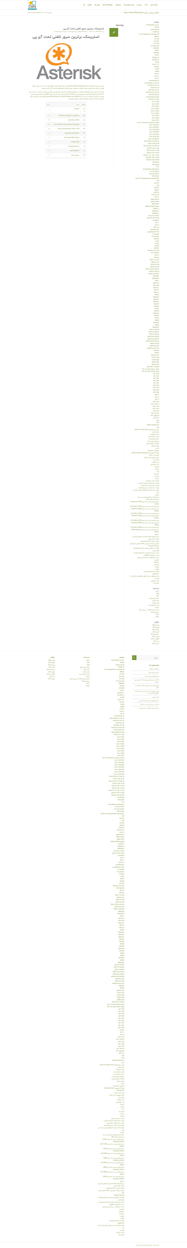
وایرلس (157, 578)
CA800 (157, 72)
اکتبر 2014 (156, 632)
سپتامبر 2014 (155, 634)
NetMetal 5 (155, 211)
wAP (157, 423)
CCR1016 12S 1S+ (153, 85)
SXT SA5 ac (155, 413)
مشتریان (156, 565)
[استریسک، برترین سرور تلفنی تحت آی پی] (113, 32)
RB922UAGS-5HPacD (152, 341)
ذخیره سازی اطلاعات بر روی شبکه (149, 610)
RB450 (157, 309)
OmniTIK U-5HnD (153, 216)
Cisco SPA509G (154, 132)
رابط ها (157, 478)
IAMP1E (156, 190)
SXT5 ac (156, 418)
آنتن (157, 427)
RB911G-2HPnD (154, 330)
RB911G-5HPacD (154, 332)
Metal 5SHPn (155, 202)
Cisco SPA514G (154, 137)
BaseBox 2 (155, 58)
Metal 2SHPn (155, 199)
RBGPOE (156, 351)
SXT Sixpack (155, 416)
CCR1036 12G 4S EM (152, 92)
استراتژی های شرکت (153, 441)
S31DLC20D (155, 360)
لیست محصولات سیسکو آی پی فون (148, 558)
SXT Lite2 (156, 406)
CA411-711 (155, 64)
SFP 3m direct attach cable (150, 371)
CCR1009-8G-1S (154, 81)
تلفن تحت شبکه (154, 455)
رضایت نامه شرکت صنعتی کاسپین (148, 483)
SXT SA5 (156, 411)
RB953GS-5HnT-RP (153, 348)
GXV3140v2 (155, 176)
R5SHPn (156, 248)
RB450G (156, 311)
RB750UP (156, 323)
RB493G (156, 316)
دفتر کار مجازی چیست (153, 672)
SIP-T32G (156, 383)
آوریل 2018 (155, 627)
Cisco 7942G (155, 109)
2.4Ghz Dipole (154, 30)
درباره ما (156, 476)
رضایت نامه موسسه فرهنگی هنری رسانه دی (146, 490)
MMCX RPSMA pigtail (152, 206)
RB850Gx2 (156, 327)
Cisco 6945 (155, 104)
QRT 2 (157, 223)
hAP (158, 181)
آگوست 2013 (155, 639)
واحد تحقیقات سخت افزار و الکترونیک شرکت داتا (144, 576)
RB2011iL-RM (155, 264)
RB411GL (156, 288)
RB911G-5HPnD (154, 334)
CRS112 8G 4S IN (153, 144)
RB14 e (157, 255)
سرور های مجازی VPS (152, 499)
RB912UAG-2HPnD (153, 337)
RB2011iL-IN (155, 262)
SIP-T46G (156, 392)
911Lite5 (156, 44)
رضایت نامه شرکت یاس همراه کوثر (148, 488)
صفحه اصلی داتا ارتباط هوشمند (149, 541)
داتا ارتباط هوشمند (58, 31)
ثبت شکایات (155, 462)
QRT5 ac (156, 227)
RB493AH (156, 313)
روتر (158, 492)
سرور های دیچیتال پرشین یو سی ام (148, 497)
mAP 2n (156, 197)
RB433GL (156, 299)
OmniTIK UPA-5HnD (153, 218)
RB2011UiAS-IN (154, 272)
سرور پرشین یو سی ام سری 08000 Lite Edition (145, 527)
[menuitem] (154, 5)
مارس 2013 (155, 644)
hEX (158, 185)
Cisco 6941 (155, 102)
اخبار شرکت (155, 432)
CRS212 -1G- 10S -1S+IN (151, 155)
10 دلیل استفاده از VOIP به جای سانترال (149, 708)
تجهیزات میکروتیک (153, 451)
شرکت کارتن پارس (153, 539)
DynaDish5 (155, 162)
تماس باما (156, 460)
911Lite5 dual (155, 46)
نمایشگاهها (156, 574)
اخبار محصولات (154, 434)
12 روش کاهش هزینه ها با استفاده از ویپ (149, 700)
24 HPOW (156, 32)
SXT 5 (157, 399)
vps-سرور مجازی (154, 598)
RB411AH (156, 283)
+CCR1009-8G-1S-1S (152, 25)
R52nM (157, 246)
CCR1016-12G (154, 88)
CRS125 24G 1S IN (153, 148)
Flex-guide (155, 165)
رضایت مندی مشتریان (152, 481)
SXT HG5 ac (155, 404)
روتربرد (157, 495)
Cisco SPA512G (154, 134)
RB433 (157, 295)
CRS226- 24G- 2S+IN (152, 157)
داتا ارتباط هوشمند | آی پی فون (144, 1245)
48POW (156, 37)
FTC (157, 167)
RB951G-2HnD (154, 344)
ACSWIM (156, 53)
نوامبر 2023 (155, 625)
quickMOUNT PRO (153, 232)
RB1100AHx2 (155, 253)
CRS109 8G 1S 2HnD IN (151, 141)
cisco (157, 591)
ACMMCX (156, 48)
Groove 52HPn (154, 171)
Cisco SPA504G (154, 130)
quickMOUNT (154, 230)
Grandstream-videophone (151, 169)
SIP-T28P (156, 381)
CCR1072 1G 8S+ (153, 99)
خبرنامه (157, 467)
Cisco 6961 (155, 106)
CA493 (157, 69)
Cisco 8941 (155, 116)
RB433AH (156, 297)
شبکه (157, 615)
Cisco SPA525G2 (153, 139)
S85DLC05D (155, 365)
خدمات (157, 469)
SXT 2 (157, 397)
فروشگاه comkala (153, 546)
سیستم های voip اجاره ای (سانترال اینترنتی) (146, 537)
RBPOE (157, 353)
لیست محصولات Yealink (151, 555)
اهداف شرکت (155, 446)
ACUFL (157, 55)
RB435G (156, 304)
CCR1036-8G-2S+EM (152, 97)
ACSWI (157, 51)
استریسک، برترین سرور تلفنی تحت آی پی (83, 28)
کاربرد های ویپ (155, 697)
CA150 (157, 62)
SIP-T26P (156, 378)
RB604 (157, 320)
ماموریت (156, 560)
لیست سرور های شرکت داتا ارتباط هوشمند (146, 553)
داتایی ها (156, 474)
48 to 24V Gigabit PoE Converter (149, 34)
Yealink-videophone (153, 425)
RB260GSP (155, 278)
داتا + (157, 472)
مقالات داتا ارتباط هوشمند (151, 572)
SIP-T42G (156, 390)
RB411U (156, 292)
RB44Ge (156, 306)
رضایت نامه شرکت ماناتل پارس (150, 485)
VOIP (79, 31)
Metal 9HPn (155, 204)
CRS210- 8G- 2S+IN (153, 153)
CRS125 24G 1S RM (152, 151)
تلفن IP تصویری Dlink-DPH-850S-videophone (145, 453)
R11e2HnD (155, 234)
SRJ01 (157, 395)
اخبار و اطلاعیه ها (154, 437)
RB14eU (156, 258)
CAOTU (156, 76)
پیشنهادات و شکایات (154, 669)
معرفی (157, 567)
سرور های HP (155, 612)
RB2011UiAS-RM (154, 274)
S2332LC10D (155, 355)
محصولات (156, 562)
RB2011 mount (154, 260)
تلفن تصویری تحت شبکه (151, 458)
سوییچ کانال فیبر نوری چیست (152, 676)
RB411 (157, 281)
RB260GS (156, 276)
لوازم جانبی (155, 551)
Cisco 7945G (155, 111)
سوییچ (157, 534)
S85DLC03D (155, 362)
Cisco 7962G (155, 113)
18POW (156, 27)
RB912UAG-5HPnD (153, 339)
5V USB (156, 39)
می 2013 (156, 641)
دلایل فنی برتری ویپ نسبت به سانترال (149, 704)
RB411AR (156, 285)
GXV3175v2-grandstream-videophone (147, 178)
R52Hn (157, 244)
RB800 (157, 325)
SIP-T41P (156, 388)
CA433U (156, 67)
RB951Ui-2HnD (154, 346)
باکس (157, 448)
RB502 (157, 318)
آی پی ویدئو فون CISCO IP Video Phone (147, 430)
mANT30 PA (155, 195)
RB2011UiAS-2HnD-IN (152, 269)
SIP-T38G (156, 385)
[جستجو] (84, 5)
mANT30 (156, 192)
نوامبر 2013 (155, 637)
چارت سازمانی (155, 581)
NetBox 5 (156, 209)
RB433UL (156, 302)
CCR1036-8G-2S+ (153, 95)
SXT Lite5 (156, 409)
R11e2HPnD (155, 237)
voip (157, 420)
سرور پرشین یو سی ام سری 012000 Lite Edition (144, 506)
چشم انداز (156, 583)
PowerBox (156, 220)
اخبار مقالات (155, 603)
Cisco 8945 (155, 118)
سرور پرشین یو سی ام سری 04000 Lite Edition (145, 520)
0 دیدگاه (91, 31)
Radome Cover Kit (153, 251)
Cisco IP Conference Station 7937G (148, 123)
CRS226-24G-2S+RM (152, 160)
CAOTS (156, 74)
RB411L (156, 290)
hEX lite (156, 188)
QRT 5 (157, 225)
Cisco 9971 (155, 120)
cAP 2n (157, 78)
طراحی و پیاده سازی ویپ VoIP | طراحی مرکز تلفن (144, 544)
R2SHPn (156, 239)
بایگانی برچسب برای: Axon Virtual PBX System (141, 12)
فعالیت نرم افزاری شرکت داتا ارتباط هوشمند (146, 548)
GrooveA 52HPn (154, 174)
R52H (157, 241)
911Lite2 (156, 41)
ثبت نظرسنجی (154, 465)
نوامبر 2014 (155, 630)
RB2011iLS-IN (154, 267)
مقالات (69, 31)
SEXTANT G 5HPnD (153, 367)
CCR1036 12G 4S (153, 90)
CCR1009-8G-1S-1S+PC (151, 83)
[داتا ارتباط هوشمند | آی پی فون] (32, 5)
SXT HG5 (156, 402)
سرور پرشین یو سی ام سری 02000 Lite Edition (145, 513)
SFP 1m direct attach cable (150, 369)
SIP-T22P (156, 376)
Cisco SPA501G (154, 125)
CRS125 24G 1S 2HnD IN (151, 146)
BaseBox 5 (155, 60)
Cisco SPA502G (154, 127)
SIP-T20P (156, 374)
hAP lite (156, 183)
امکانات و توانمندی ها (152, 444)
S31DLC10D (155, 358)
